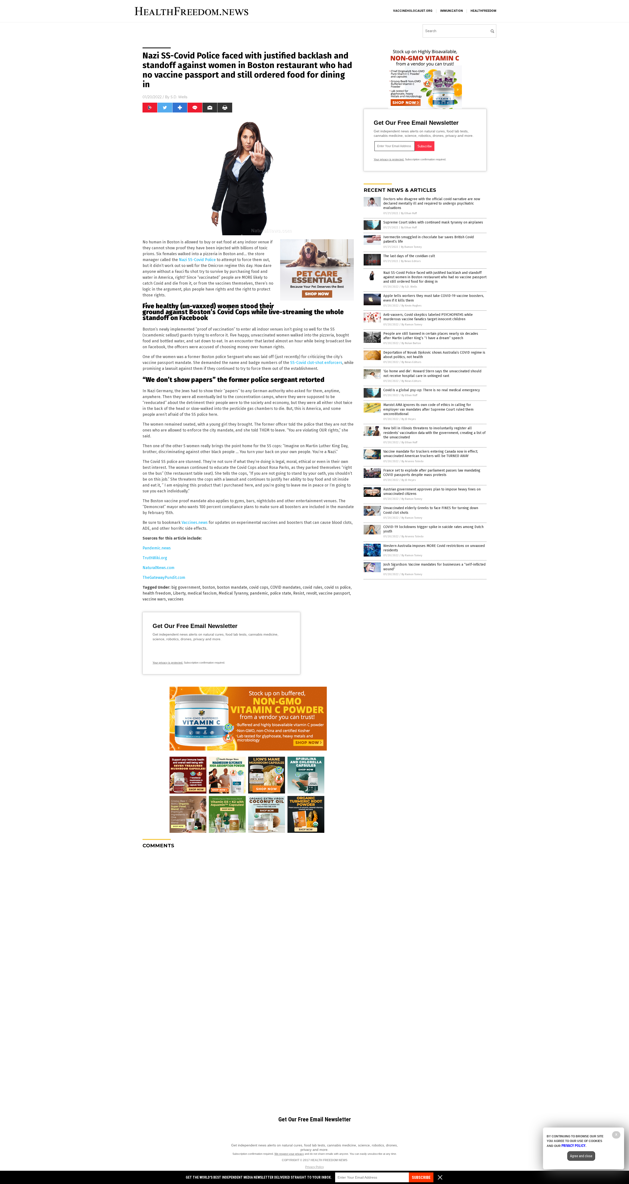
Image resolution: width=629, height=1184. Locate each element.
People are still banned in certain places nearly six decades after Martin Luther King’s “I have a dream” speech (430, 336)
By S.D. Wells (409, 286)
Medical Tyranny (233, 593)
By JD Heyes (408, 419)
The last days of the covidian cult (409, 256)
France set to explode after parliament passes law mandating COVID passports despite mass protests (431, 472)
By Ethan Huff (409, 213)
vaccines (176, 599)
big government (185, 587)
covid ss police (337, 587)
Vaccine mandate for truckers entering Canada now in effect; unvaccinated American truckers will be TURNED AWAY (430, 453)
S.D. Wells (179, 97)
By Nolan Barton (411, 343)
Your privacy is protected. (168, 662)
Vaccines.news (195, 522)
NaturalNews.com (158, 567)
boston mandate (232, 587)
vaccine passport (334, 593)
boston (208, 587)
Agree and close (581, 1156)
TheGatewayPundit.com (164, 577)
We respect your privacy (289, 1153)
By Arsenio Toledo (412, 461)
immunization (451, 11)
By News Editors (411, 261)
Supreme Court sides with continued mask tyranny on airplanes (433, 222)
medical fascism (202, 593)
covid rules (312, 587)
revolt (311, 593)
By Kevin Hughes (411, 305)
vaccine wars (154, 599)
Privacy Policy (314, 1167)
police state (280, 593)
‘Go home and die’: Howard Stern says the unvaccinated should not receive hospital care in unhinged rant (432, 373)
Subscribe (421, 1177)
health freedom (157, 593)
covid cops (258, 587)
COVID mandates (285, 587)
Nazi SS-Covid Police (197, 259)
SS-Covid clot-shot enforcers (316, 362)
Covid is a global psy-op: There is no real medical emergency (431, 390)
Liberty (179, 593)
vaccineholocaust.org (412, 11)
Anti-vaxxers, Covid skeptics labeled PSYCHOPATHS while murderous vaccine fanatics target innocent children (428, 317)
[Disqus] (248, 913)
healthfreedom (483, 11)
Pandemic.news (157, 548)
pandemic (259, 593)
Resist (298, 593)
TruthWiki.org (155, 558)
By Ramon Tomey (411, 247)
